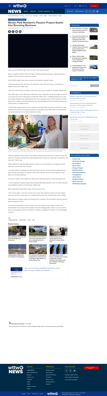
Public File (78, 394)
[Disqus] (38, 299)
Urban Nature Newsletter (71, 380)
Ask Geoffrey (76, 163)
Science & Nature (52, 16)
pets (29, 220)
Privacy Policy (65, 394)
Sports (60, 16)
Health (41, 16)
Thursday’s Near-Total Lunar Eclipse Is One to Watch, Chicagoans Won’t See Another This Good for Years (80, 38)
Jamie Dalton (23, 220)
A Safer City (76, 159)
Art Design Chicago (78, 161)
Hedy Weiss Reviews (79, 172)
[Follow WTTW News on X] (90, 11)
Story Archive (44, 11)
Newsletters (81, 11)
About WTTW (35, 393)
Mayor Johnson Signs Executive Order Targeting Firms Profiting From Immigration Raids (79, 58)
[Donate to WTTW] (52, 393)
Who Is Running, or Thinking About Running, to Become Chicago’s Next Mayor (80, 30)
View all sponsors (84, 129)
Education (35, 16)
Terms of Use (72, 394)
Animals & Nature (13, 220)
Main (26, 11)
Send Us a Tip (49, 379)
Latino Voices (76, 177)
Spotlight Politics (77, 179)
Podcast (71, 11)
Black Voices (76, 166)
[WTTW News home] (14, 11)
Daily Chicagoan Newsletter (72, 377)
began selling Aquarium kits (36, 189)
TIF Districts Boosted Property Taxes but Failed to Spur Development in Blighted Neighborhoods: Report (80, 48)
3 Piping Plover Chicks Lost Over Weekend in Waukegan (16, 256)
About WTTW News (51, 375)
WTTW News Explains (79, 184)
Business (22, 16)
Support (41, 393)
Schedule (24, 393)
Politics (45, 16)
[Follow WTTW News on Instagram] (93, 11)
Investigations (76, 175)
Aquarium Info (26, 107)
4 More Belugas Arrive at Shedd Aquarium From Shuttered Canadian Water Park (57, 239)
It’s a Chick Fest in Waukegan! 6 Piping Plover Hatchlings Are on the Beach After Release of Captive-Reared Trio (37, 257)
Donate (94, 6)
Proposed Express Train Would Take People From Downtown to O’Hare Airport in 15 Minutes (79, 68)
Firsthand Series (77, 170)
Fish (33, 220)
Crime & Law (28, 16)
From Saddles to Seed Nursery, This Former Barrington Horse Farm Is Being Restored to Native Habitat (37, 239)
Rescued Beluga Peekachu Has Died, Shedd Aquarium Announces (17, 238)
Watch (33, 11)
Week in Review (77, 181)
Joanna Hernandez (13, 28)
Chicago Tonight (77, 168)
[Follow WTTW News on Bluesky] (97, 11)
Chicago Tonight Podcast (71, 375)
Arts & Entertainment (13, 16)
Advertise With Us (50, 382)
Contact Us (49, 377)
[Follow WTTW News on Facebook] (86, 11)
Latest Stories (30, 370)
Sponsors (48, 384)
